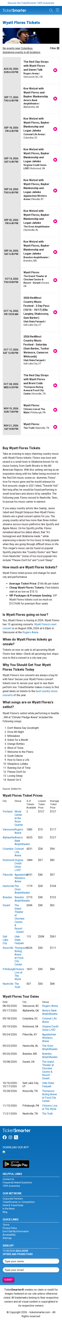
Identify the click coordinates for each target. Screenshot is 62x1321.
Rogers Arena (30, 632)
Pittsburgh (9, 969)
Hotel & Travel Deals (13, 1205)
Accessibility (9, 1234)
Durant (6, 905)
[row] (31, 70)
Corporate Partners (13, 1198)
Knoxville (8, 947)
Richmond (8, 860)
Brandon (7, 897)
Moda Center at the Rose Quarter (19, 818)
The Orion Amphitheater (50, 1047)
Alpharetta (8, 837)
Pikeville (8, 874)
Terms (6, 1224)
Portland (7, 811)
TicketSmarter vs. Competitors (19, 1202)
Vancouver (9, 829)
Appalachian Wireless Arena (21, 878)
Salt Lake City (5, 940)
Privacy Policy (10, 1228)
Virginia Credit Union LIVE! (19, 865)
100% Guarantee (11, 1186)
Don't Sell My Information (16, 1231)
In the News (9, 1208)
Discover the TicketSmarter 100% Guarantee (31, 3)
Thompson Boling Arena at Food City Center (21, 956)
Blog (5, 1212)
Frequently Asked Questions (17, 1182)
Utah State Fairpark (19, 940)
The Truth (17, 985)
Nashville (8, 983)
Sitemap (7, 1238)
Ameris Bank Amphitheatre (50, 1012)
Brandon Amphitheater (22, 899)
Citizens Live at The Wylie (49, 1107)
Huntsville (8, 886)
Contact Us (8, 1179)
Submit (8, 1279)
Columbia (8, 848)
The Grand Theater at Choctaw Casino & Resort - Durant (19, 918)
